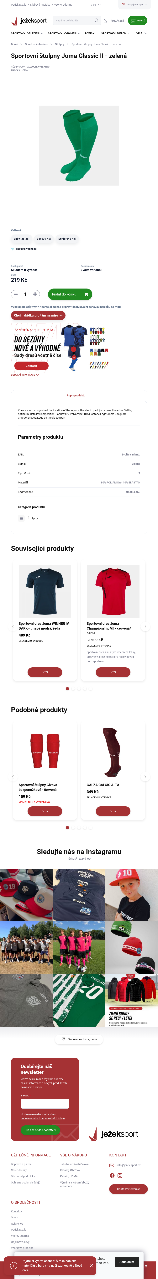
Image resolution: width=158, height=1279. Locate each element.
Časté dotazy (19, 1170)
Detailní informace (23, 374)
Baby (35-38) (21, 238)
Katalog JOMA (69, 1176)
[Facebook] (112, 1175)
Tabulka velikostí (26, 248)
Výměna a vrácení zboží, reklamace (74, 1184)
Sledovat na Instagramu (82, 1039)
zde (105, 1263)
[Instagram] (120, 1175)
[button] (67, 688)
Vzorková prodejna (22, 1247)
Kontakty (16, 1211)
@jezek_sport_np (79, 858)
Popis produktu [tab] (76, 395)
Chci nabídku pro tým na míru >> (38, 315)
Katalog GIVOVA (70, 1170)
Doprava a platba (21, 1164)
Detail (45, 672)
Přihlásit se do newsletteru (40, 1130)
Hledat (96, 20)
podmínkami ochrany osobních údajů (43, 1118)
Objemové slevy (20, 1241)
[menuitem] (27, 33)
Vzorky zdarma (63, 4)
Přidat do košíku (64, 294)
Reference (17, 1223)
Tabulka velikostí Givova (74, 1164)
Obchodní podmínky (23, 1176)
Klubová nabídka (40, 4)
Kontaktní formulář (128, 1189)
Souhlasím (126, 1262)
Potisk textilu (18, 4)
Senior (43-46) (67, 238)
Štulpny (33, 518)
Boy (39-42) (44, 238)
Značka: (19, 70)
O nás (14, 1217)
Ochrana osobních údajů (25, 1182)
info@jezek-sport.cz (129, 1165)
